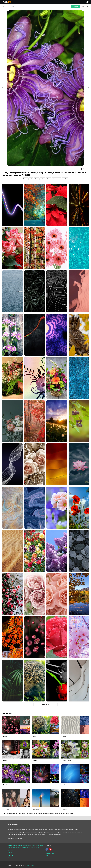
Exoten (48, 178)
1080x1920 (10, 845)
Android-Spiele (10, 849)
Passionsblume (56, 178)
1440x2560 (15, 847)
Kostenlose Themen (11, 855)
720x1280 (25, 845)
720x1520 (37, 847)
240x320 (29, 845)
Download (75, 6)
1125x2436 (24, 847)
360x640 (19, 847)
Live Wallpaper (10, 854)
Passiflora (65, 178)
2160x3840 (33, 847)
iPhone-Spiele (10, 850)
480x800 (37, 845)
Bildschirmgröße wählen (50, 853)
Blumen (25, 178)
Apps (9, 857)
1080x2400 (15, 845)
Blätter (31, 178)
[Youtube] (50, 850)
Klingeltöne (10, 852)
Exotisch (43, 178)
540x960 (28, 847)
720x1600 (33, 845)
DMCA (33, 865)
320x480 (41, 845)
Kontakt (47, 855)
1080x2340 (20, 845)
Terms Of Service (28, 865)
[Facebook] (47, 850)
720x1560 (10, 847)
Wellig (36, 178)
